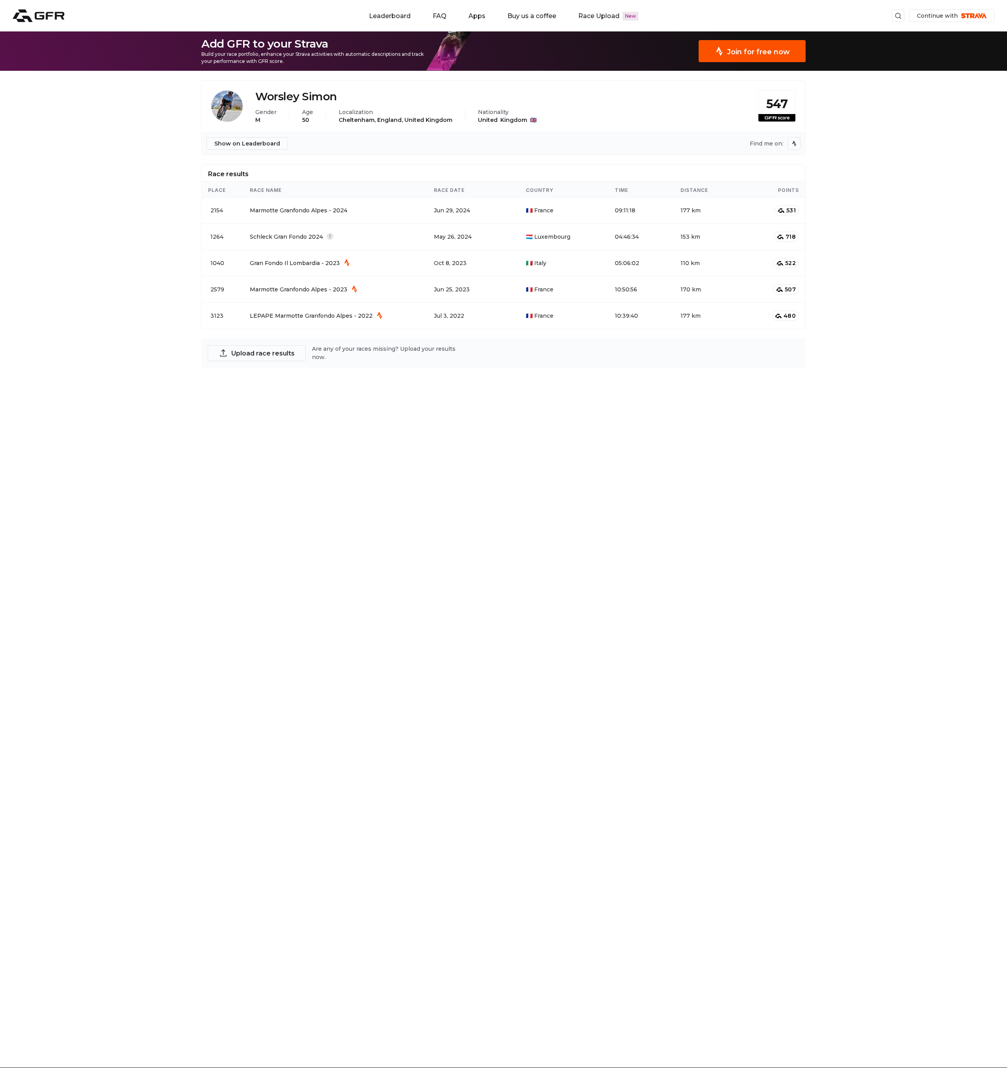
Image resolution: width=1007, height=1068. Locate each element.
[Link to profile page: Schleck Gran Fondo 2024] (503, 237)
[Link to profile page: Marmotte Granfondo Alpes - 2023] (503, 289)
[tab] (228, 173)
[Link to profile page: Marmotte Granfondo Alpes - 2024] (503, 210)
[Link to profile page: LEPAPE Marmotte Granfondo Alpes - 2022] (503, 316)
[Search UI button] (898, 15)
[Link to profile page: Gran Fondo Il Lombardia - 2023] (503, 263)
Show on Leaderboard (247, 143)
